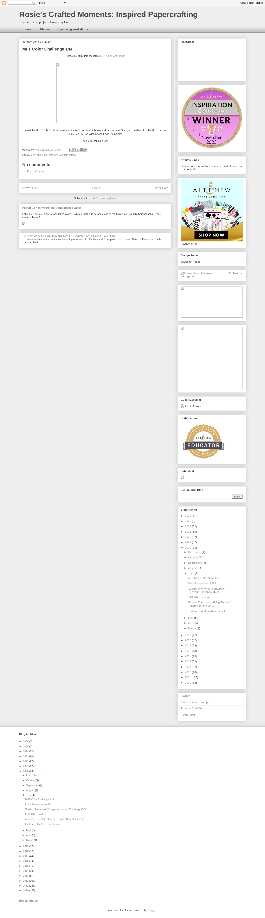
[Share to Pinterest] (85, 150)
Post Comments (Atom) (103, 198)
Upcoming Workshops (73, 29)
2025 (188, 521)
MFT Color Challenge (112, 55)
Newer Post (30, 188)
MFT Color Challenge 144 (203, 577)
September (195, 562)
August (192, 568)
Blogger (152, 910)
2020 (188, 547)
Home (27, 29)
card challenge (39, 154)
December (195, 552)
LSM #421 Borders (198, 597)
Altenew (44, 29)
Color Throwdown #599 (201, 583)
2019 (188, 635)
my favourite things (65, 154)
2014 (188, 661)
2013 (188, 666)
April (191, 622)
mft (51, 154)
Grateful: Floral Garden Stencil (206, 611)
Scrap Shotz (188, 714)
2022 (188, 536)
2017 (188, 645)
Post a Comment (36, 171)
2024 (188, 526)
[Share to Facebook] (82, 150)
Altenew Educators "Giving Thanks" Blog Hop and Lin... (209, 604)
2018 (188, 640)
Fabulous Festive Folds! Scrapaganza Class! (52, 207)
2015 (188, 656)
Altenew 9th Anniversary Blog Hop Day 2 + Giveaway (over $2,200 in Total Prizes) (70, 235)
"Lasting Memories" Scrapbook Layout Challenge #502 (206, 590)
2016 (188, 650)
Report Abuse (28, 900)
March (192, 628)
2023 (188, 531)
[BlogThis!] (74, 150)
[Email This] (71, 150)
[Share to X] (78, 150)
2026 (188, 515)
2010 (188, 682)
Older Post (161, 188)
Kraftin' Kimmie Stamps (195, 702)
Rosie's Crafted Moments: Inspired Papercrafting (108, 14)
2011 (188, 677)
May (191, 617)
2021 (188, 542)
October (193, 557)
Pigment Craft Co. (192, 708)
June (191, 573)
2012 (188, 672)
